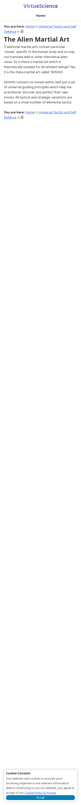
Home (40, 15)
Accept (40, 797)
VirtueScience (40, 5)
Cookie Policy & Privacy (40, 793)
